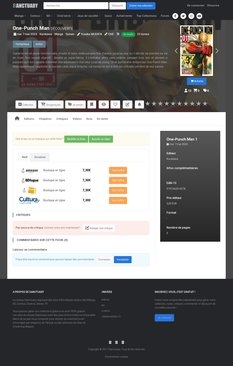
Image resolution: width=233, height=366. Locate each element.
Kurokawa (46, 34)
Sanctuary (114, 349)
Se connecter (196, 5)
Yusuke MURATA (91, 34)
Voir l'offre (118, 170)
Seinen (70, 34)
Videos (77, 118)
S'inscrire (213, 5)
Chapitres (45, 118)
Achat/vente (124, 15)
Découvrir (117, 5)
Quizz (108, 15)
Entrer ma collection (141, 5)
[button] (91, 104)
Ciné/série (63, 15)
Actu (89, 118)
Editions (29, 118)
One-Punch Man (31, 28)
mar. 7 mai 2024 (27, 34)
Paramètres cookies (116, 356)
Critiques (62, 118)
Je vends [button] (77, 104)
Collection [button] (27, 104)
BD (48, 15)
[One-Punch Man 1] (196, 50)
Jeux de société (87, 15)
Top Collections (147, 15)
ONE (111, 34)
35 (138, 34)
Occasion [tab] (40, 157)
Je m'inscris (164, 317)
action (39, 44)
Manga (19, 15)
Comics (35, 15)
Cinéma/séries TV (111, 316)
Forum (165, 15)
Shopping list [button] (53, 104)
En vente (102, 118)
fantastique (22, 44)
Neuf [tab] (24, 157)
